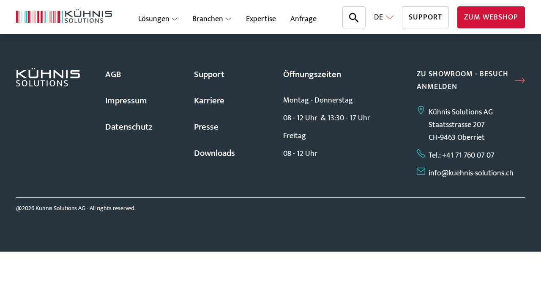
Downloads (214, 153)
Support (209, 74)
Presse (206, 126)
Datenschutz (129, 126)
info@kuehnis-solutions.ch (469, 173)
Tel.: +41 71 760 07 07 (461, 155)
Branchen (207, 19)
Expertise (261, 19)
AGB (113, 74)
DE (378, 17)
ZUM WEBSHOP (491, 17)
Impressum (126, 100)
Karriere (209, 100)
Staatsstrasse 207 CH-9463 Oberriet (451, 131)
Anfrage (303, 19)
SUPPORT (425, 17)
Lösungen (153, 19)
